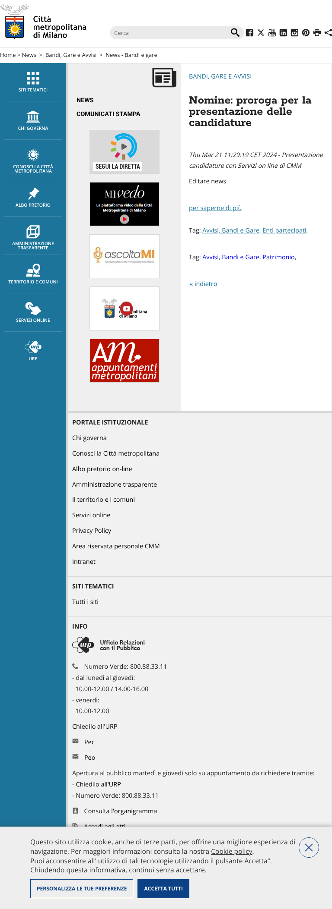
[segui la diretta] (124, 172)
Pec (89, 742)
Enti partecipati (284, 230)
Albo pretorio (33, 205)
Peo (89, 758)
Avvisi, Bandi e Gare (230, 230)
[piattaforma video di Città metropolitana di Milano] (124, 224)
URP (33, 359)
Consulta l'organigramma (120, 811)
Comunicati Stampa (108, 114)
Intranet (84, 562)
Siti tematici (33, 90)
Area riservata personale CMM (116, 546)
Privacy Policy (91, 531)
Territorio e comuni (32, 282)
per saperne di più (215, 208)
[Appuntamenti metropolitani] (124, 381)
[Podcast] (124, 276)
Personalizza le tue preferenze (82, 888)
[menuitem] (33, 82)
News (29, 55)
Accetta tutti (163, 888)
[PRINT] (317, 34)
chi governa (33, 129)
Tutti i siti (85, 602)
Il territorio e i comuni (103, 500)
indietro (206, 284)
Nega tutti (309, 847)
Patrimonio (278, 257)
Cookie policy (231, 851)
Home (8, 55)
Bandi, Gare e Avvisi (70, 55)
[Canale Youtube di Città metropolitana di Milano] (124, 328)
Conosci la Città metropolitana (33, 169)
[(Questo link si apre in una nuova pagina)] (249, 34)
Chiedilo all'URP (95, 727)
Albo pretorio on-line (102, 469)
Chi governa (89, 438)
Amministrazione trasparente (33, 246)
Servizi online (33, 321)
